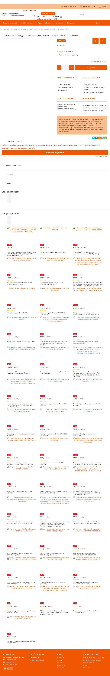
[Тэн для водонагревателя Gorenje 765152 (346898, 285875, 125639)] (22, 266)
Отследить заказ (35, 658)
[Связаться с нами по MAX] (11, 668)
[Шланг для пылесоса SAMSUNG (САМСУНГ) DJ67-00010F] (55, 418)
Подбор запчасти (27, 23)
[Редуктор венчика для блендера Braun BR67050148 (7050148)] (55, 266)
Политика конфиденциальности (94, 658)
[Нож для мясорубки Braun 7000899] (22, 297)
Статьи (40, 8)
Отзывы (9, 174)
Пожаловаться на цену (99, 62)
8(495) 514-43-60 (30, 10)
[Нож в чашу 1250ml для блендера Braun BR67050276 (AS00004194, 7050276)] (22, 356)
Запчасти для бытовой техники (21, 29)
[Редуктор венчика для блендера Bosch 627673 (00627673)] (55, 566)
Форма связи (61, 668)
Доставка (59, 23)
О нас (40, 5)
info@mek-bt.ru (11, 662)
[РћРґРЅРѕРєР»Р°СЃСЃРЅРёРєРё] (99, 138)
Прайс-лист (60, 658)
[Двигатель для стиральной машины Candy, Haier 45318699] (22, 418)
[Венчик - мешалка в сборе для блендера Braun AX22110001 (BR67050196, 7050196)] (22, 566)
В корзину (91, 67)
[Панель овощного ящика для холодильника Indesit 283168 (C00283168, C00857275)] (22, 505)
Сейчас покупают (10, 192)
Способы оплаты (88, 663)
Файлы (9, 183)
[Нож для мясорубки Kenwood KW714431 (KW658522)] (55, 297)
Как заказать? (31, 5)
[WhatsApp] (105, 138)
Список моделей (55, 153)
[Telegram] (102, 138)
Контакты (70, 23)
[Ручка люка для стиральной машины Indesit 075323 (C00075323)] (88, 595)
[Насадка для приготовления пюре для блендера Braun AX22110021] (22, 595)
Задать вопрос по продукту (68, 55)
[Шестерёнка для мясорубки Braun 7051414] (55, 236)
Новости (59, 660)
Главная (6, 29)
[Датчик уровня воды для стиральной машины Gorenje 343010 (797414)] (55, 475)
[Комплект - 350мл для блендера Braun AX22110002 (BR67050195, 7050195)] (88, 537)
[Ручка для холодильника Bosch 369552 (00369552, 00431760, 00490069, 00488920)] (88, 505)
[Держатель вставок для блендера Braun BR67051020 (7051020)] (55, 537)
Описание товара (14, 141)
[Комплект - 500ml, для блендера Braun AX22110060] (88, 418)
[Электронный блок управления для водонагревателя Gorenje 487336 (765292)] (22, 446)
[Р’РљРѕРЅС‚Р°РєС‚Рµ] (96, 138)
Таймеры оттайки (63, 29)
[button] (95, 41)
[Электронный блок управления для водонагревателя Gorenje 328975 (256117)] (88, 236)
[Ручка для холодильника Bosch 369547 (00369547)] (55, 446)
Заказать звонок (48, 13)
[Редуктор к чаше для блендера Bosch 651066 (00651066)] (55, 387)
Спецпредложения (11, 213)
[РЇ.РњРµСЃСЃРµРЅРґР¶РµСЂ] (93, 138)
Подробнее (12, 660)
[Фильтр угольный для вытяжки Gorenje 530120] (22, 325)
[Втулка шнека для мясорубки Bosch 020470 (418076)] (22, 475)
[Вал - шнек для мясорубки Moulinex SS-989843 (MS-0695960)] (22, 625)
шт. (70, 7)
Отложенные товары (37, 660)
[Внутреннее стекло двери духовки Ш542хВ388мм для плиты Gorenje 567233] (88, 297)
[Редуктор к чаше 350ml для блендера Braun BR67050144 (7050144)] (22, 537)
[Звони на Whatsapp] (61, 16)
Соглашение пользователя (92, 660)
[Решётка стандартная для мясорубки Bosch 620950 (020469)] (55, 356)
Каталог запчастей (10, 23)
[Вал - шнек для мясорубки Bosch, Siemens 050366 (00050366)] (88, 325)
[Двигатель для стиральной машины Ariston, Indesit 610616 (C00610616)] (88, 566)
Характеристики (13, 165)
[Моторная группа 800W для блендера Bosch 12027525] (88, 387)
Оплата (4, 8)
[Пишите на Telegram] (46, 16)
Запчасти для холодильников (45, 29)
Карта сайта (61, 665)
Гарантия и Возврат (45, 23)
